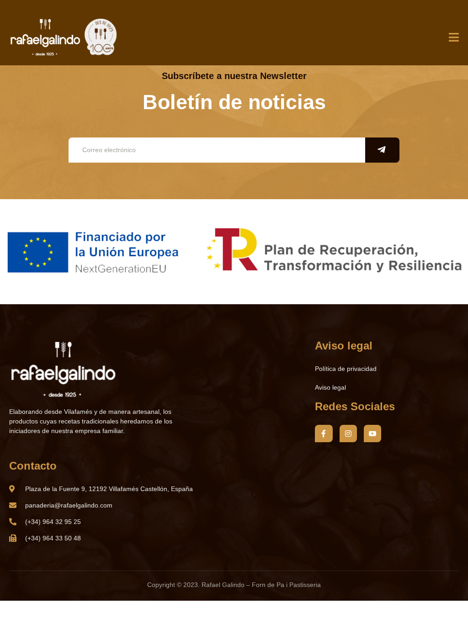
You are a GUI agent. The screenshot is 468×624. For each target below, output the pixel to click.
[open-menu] (454, 38)
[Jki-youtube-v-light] (372, 433)
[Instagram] (348, 433)
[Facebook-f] (323, 433)
